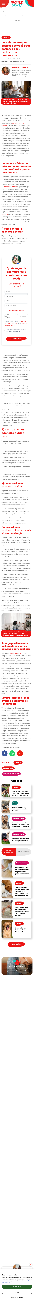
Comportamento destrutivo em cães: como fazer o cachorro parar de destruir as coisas (22, 891)
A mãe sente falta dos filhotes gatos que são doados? (19, 809)
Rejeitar (17, 1292)
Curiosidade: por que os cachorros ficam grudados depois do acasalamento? (20, 793)
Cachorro (6, 37)
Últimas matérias (23, 852)
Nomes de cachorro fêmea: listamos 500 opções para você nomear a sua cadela (21, 825)
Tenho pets (23, 316)
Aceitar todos (17, 1287)
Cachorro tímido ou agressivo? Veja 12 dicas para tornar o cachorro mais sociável (22, 912)
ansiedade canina (10, 187)
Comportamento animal (11, 774)
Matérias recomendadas (8, 852)
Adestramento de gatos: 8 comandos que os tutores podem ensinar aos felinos (22, 871)
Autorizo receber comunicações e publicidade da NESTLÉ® (16, 330)
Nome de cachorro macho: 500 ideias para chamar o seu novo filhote (20, 840)
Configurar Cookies (17, 1298)
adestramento (15, 653)
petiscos (5, 214)
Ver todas (16, 944)
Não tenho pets (10, 316)
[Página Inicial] (17, 4)
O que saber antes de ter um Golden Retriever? (21, 930)
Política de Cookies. (22, 1281)
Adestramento (8, 768)
